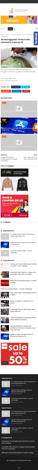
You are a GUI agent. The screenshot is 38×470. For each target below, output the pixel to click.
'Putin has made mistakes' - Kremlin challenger (18, 147)
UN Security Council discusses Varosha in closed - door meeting (23, 265)
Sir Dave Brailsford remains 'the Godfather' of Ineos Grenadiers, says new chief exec (23, 328)
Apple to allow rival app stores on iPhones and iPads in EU (18, 129)
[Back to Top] (19, 467)
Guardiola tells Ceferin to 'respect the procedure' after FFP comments (23, 273)
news (7, 34)
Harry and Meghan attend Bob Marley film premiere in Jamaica (23, 319)
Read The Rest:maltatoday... (10, 80)
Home (2, 29)
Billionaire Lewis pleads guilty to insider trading (17, 453)
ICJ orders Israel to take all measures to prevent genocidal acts (18, 112)
